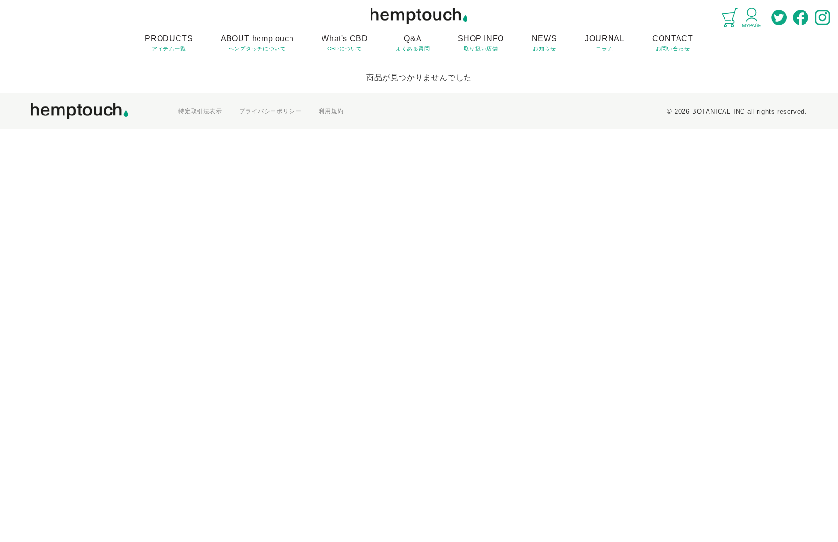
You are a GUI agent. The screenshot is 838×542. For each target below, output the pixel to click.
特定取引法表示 (200, 111)
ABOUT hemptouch (257, 42)
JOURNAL (605, 42)
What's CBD (345, 42)
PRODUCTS (169, 42)
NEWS (544, 42)
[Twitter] (779, 17)
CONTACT (672, 42)
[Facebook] (800, 17)
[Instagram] (822, 17)
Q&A (413, 42)
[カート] (730, 17)
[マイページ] (751, 17)
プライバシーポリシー (270, 111)
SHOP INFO (481, 42)
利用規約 (331, 111)
